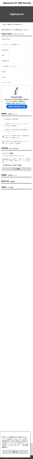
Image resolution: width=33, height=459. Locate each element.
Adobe (3, 77)
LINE (3, 55)
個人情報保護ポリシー (6, 159)
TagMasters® (5, 60)
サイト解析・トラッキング (9, 66)
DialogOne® (5, 50)
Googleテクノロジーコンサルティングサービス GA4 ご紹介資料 (17, 124)
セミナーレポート (7, 82)
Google (4, 71)
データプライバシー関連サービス (11, 44)
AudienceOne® (6, 39)
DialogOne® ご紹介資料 (11, 119)
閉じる (15, 452)
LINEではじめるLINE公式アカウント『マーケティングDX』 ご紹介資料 (17, 142)
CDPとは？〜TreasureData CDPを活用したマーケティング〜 (17, 130)
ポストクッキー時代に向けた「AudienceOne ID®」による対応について (17, 136)
